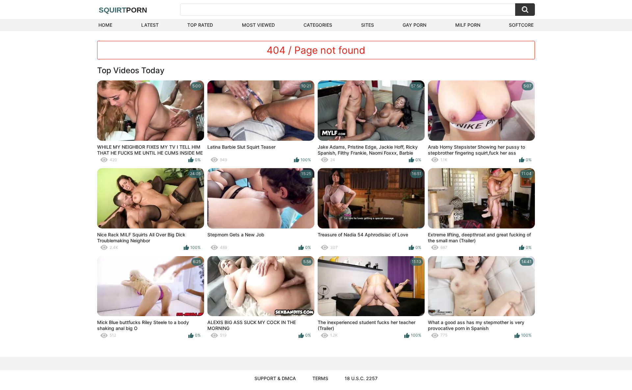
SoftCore (521, 25)
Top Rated (200, 25)
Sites (367, 25)
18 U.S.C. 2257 (361, 378)
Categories (317, 25)
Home (105, 25)
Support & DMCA (275, 378)
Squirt (123, 10)
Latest (150, 25)
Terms (320, 378)
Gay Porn (414, 25)
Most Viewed (258, 25)
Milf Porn (467, 25)
